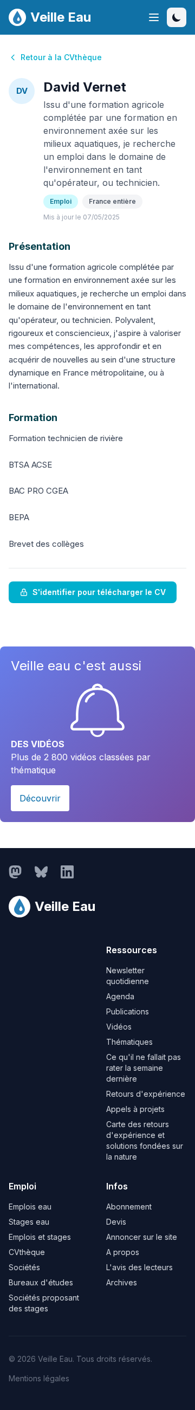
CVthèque (27, 1252)
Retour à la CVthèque (61, 57)
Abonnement (129, 1206)
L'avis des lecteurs (139, 1267)
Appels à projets (135, 1109)
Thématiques (129, 1041)
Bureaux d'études (41, 1282)
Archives (121, 1282)
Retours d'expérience (145, 1093)
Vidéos (119, 1026)
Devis (116, 1221)
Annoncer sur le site (141, 1236)
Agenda (120, 996)
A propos (122, 1252)
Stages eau (29, 1221)
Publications (127, 1011)
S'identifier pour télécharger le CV (99, 592)
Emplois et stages (40, 1236)
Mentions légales (39, 1378)
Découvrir (40, 798)
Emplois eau (30, 1206)
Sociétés (24, 1267)
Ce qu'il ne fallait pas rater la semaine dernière (143, 1067)
